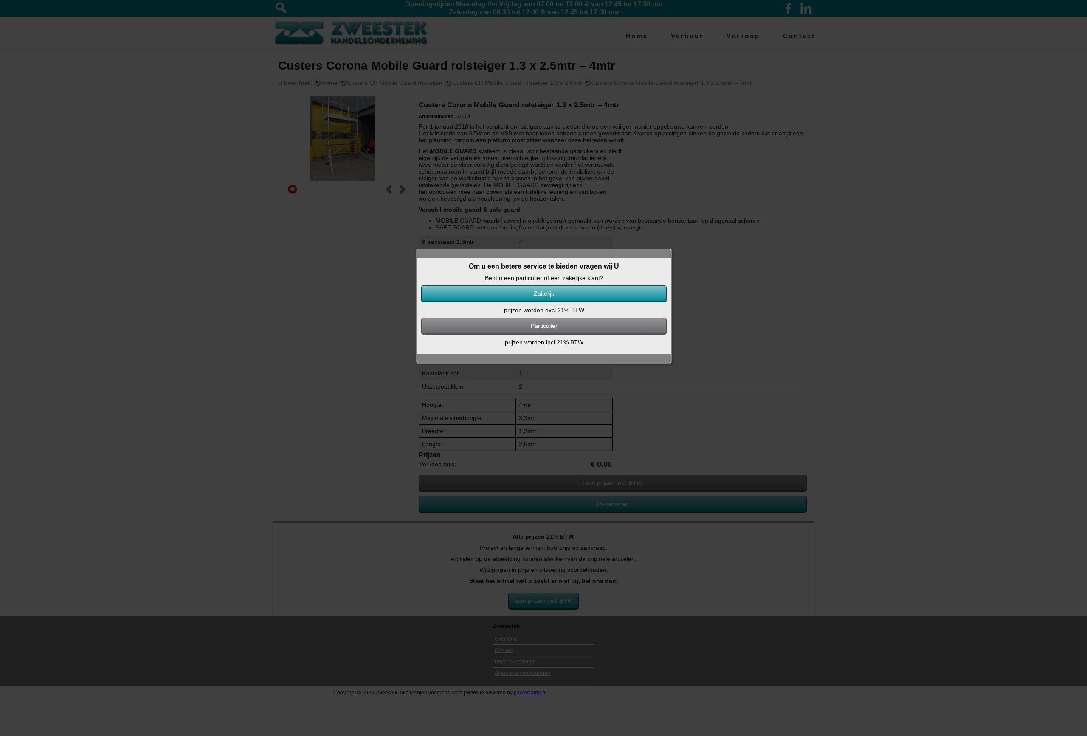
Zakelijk (544, 293)
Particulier (544, 325)
